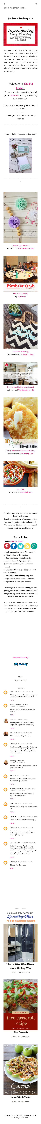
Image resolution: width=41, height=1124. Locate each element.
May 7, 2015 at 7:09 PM (25, 691)
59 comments (23, 1101)
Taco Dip (20, 489)
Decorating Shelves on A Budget (20, 387)
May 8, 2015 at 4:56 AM (25, 827)
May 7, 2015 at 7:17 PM (25, 732)
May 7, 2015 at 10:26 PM (30, 816)
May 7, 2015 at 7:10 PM (18, 706)
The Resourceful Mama (19, 705)
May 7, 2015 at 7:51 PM (22, 775)
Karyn (12, 775)
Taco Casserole (20, 1032)
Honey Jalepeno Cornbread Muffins (20, 451)
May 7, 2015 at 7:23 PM (25, 744)
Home (6, 8)
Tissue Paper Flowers (20, 245)
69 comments (23, 1037)
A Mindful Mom (26, 492)
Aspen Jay (22, 296)
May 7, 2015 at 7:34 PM (18, 762)
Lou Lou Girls (15, 843)
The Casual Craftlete (25, 248)
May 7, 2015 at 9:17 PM (25, 803)
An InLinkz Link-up (20, 657)
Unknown (13, 691)
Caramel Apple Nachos (20, 1097)
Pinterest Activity (20, 293)
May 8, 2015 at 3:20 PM (25, 862)
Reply (12, 700)
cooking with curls (17, 761)
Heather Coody (16, 816)
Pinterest (14, 8)
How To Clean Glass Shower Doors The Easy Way (20, 966)
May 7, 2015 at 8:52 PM (18, 790)
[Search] (36, 3)
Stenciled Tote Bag (20, 351)
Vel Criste (13, 732)
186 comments (24, 972)
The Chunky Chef (26, 453)
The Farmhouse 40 (26, 390)
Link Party (23, 680)
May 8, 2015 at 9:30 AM (28, 843)
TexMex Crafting (26, 354)
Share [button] (20, 677)
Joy (11, 719)
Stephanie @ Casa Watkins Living (23, 789)
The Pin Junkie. (17, 541)
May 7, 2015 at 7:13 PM (20, 719)
